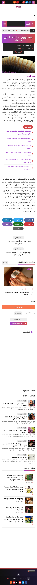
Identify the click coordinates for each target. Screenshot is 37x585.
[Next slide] (3, 262)
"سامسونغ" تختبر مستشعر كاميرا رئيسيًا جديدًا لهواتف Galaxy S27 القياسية (14, 477)
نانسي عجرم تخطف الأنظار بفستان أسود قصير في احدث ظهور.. (14, 444)
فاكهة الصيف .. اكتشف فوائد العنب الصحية (15, 431)
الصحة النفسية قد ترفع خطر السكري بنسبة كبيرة (19, 139)
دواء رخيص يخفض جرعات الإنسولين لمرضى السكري (19, 146)
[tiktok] (20, 2)
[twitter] (26, 2)
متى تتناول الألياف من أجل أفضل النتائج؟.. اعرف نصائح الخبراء (18, 161)
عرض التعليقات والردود (17, 323)
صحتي (18, 49)
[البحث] (3, 2)
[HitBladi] (18, 7)
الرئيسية (28, 24)
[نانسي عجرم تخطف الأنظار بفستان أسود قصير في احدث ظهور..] (31, 443)
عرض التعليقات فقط (18, 319)
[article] (18, 240)
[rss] (14, 2)
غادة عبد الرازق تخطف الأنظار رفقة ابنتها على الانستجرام (16, 417)
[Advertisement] (18, 369)
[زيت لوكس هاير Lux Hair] (31, 457)
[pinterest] (17, 2)
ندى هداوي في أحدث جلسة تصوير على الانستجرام (14, 404)
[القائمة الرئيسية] (4, 24)
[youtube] (23, 2)
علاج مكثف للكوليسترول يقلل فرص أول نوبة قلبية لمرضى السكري (18, 132)
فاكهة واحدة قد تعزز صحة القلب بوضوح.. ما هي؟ (18, 153)
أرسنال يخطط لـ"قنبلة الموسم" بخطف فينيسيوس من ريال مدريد (13, 489)
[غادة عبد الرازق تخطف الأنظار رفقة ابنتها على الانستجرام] (31, 416)
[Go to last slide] (6, 262)
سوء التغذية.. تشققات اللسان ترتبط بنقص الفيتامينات (19, 168)
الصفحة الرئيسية (27, 49)
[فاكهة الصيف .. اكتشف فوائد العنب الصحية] (31, 430)
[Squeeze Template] (28, 578)
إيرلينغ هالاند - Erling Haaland (13, 498)
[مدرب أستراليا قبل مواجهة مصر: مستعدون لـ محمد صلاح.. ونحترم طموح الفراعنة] (29, 519)
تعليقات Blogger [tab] (18, 307)
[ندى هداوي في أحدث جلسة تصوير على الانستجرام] (31, 403)
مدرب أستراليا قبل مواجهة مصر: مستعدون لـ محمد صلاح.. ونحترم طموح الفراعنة (13, 519)
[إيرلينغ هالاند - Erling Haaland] (29, 500)
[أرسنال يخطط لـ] (29, 489)
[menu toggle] (33, 2)
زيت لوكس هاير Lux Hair (19, 457)
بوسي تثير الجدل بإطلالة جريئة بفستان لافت (13, 508)
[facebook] (29, 2)
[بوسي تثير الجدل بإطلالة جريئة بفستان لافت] (29, 509)
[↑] (18, 574)
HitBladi (9, 579)
